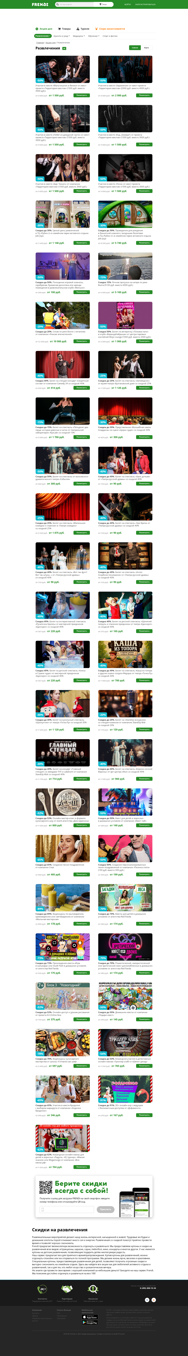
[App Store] (90, 1318)
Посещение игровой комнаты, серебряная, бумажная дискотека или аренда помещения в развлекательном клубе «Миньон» (60, 285)
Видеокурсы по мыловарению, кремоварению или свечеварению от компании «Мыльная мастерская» (60, 917)
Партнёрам (61, 1318)
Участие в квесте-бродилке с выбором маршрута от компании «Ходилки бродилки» (58, 1108)
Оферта (35, 1316)
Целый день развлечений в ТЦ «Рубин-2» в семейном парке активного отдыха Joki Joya (62, 233)
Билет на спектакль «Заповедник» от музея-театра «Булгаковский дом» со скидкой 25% (124, 382)
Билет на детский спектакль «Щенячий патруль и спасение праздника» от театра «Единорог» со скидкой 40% (125, 624)
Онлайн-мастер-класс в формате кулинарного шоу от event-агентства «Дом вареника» (62, 819)
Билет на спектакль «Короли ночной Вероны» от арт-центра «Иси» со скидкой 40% (125, 770)
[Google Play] (90, 1324)
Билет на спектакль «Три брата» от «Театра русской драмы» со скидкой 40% (124, 524)
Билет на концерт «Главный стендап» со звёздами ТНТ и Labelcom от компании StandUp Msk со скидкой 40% (61, 772)
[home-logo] (40, 4)
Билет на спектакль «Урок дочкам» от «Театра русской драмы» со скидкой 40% (124, 478)
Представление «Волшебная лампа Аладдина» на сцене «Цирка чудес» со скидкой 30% (124, 428)
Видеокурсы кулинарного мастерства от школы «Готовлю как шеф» (57, 1060)
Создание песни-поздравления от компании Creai (60, 866)
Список (135, 48)
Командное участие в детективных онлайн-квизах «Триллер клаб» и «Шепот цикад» (124, 1060)
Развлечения (42, 36)
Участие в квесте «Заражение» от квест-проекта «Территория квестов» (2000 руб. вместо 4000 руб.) (123, 87)
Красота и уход (61, 36)
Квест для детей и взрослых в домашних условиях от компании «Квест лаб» (122, 819)
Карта (146, 48)
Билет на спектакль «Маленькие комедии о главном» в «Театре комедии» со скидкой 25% (60, 526)
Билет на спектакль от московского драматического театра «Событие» (62, 478)
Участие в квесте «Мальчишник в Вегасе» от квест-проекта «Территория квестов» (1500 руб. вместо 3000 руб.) (61, 88)
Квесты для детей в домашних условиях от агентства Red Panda (122, 915)
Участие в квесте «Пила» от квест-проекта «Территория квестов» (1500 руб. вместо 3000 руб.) (123, 185)
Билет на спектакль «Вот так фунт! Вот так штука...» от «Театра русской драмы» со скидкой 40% (61, 575)
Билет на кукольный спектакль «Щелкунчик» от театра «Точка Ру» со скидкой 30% (61, 721)
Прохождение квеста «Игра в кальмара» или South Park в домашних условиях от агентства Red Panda (61, 966)
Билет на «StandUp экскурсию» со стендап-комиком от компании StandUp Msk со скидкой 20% (122, 723)
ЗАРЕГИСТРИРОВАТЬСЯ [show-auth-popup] (145, 4)
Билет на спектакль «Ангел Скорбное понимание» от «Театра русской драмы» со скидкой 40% (123, 575)
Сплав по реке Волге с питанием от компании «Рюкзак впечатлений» (60, 333)
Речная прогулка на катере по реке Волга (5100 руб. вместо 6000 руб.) (122, 283)
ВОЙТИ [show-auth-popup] (128, 4)
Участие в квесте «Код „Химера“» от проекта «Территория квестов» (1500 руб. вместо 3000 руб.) (123, 136)
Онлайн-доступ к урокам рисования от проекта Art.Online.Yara (62, 1013)
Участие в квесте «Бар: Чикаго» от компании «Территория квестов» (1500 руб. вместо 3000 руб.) (61, 185)
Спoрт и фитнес (110, 36)
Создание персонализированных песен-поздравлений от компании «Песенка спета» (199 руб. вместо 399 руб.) (124, 867)
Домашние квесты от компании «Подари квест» (122, 1013)
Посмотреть (82, 95)
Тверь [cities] (104, 4)
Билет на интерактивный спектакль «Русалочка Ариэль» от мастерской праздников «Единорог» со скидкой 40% (61, 624)
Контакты (35, 1313)
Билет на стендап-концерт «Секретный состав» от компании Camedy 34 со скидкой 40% (62, 382)
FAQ (58, 1313)
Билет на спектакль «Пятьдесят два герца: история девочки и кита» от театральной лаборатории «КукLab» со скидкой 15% (62, 430)
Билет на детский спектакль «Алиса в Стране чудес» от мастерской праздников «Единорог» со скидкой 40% (60, 673)
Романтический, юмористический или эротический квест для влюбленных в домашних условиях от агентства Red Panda (125, 966)
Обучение (93, 36)
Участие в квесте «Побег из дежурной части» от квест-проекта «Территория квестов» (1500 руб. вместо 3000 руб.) (63, 137)
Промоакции (62, 1316)
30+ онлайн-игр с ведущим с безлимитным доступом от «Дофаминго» (120, 1106)
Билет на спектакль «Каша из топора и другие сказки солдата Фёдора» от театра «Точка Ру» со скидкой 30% (125, 673)
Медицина (78, 36)
